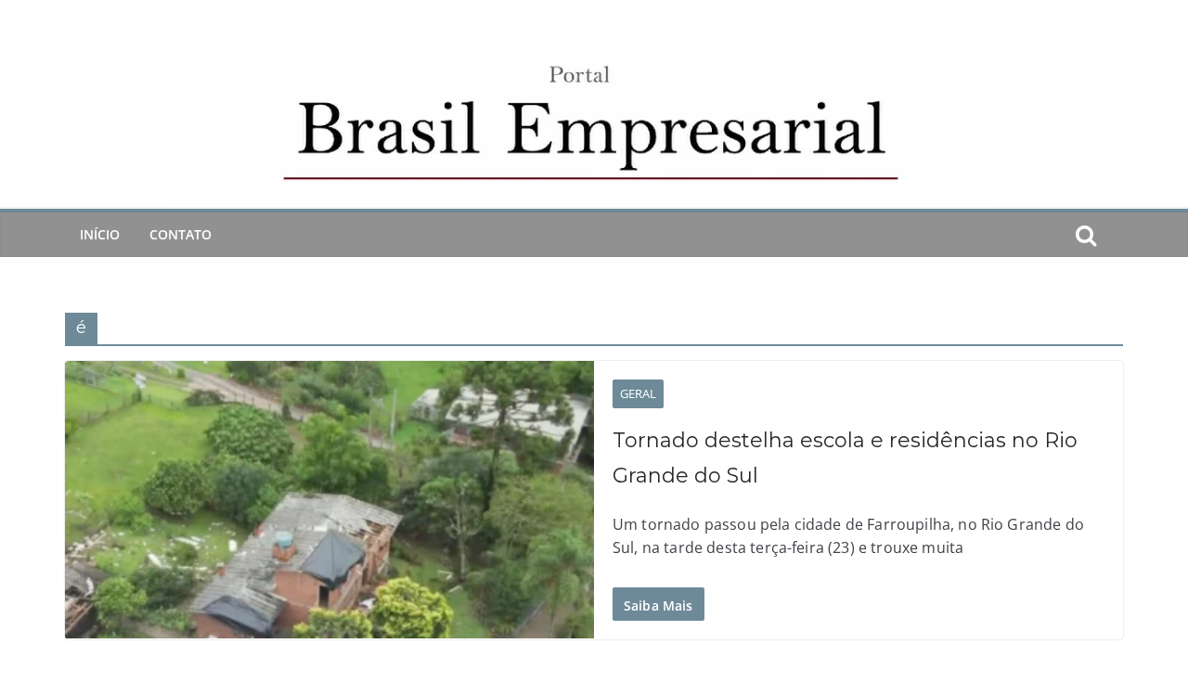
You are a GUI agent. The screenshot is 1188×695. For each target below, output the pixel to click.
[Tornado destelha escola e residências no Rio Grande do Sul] (329, 500)
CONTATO (180, 234)
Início (100, 234)
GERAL (638, 393)
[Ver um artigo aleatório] (1115, 234)
